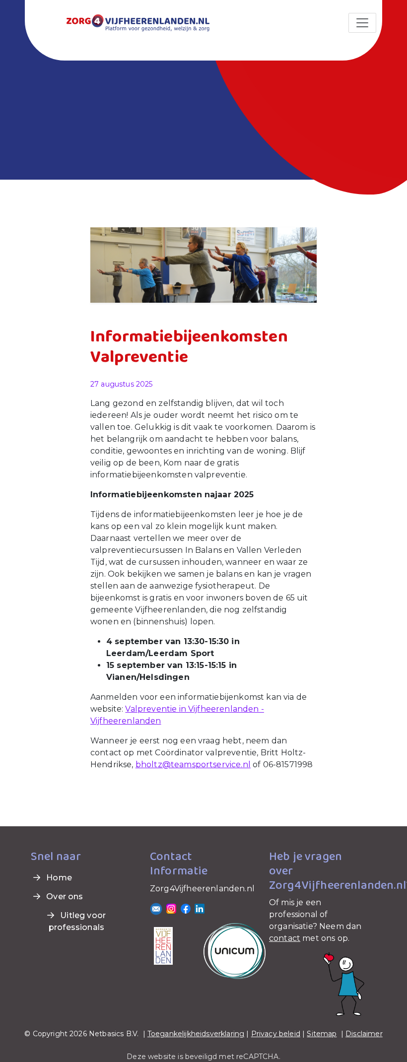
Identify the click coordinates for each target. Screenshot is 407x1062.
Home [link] (58, 877)
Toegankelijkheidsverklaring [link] (195, 1033)
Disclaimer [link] (364, 1033)
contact (284, 938)
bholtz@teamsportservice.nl (193, 764)
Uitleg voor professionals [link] (77, 921)
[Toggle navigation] (362, 23)
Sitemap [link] (322, 1033)
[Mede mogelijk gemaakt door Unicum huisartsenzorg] (235, 950)
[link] (126, 21)
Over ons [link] (63, 896)
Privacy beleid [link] (275, 1033)
